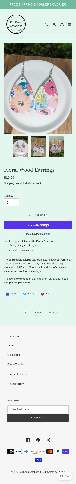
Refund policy (15, 383)
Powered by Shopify (55, 472)
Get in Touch (15, 364)
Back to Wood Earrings (41, 313)
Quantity (8, 195)
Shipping (9, 183)
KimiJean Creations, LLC (31, 472)
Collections (14, 354)
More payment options (38, 233)
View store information (21, 250)
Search (11, 345)
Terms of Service (17, 374)
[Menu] (70, 24)
